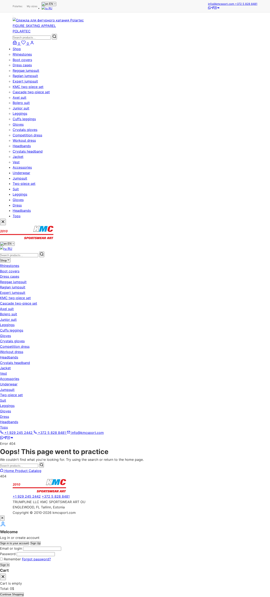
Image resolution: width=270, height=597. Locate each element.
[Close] (2, 518)
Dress (17, 205)
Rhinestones (22, 54)
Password (8, 554)
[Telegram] (212, 8)
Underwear (21, 173)
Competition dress (27, 135)
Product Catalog (28, 471)
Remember (12, 559)
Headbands (22, 146)
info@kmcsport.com (221, 3)
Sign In (4, 564)
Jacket (18, 157)
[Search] (41, 465)
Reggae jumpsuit (26, 70)
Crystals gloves (25, 130)
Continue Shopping (11, 594)
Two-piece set (24, 183)
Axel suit (19, 97)
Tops (16, 216)
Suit (16, 189)
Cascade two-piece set (31, 92)
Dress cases (22, 65)
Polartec (18, 6)
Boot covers (22, 60)
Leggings (20, 113)
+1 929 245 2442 (27, 496)
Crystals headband (28, 151)
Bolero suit (21, 103)
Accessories (22, 167)
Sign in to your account (14, 543)
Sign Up (35, 543)
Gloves (18, 124)
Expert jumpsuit (25, 81)
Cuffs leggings (24, 119)
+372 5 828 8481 (246, 3)
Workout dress (24, 140)
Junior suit (21, 108)
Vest (16, 162)
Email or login (11, 548)
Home (9, 471)
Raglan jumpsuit (25, 76)
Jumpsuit (20, 178)
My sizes (32, 6)
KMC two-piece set (28, 87)
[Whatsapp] (209, 8)
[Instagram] (215, 8)
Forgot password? (36, 559)
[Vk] (218, 8)
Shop (17, 49)
